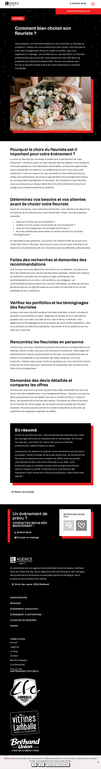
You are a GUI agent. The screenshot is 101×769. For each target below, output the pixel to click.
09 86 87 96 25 (24, 532)
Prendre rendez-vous (78, 11)
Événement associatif (24, 609)
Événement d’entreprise (26, 614)
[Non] (98, 762)
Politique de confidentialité (57, 765)
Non (41, 765)
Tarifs (14, 626)
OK (34, 765)
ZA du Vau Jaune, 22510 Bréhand (32, 584)
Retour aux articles (24, 492)
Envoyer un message (28, 537)
